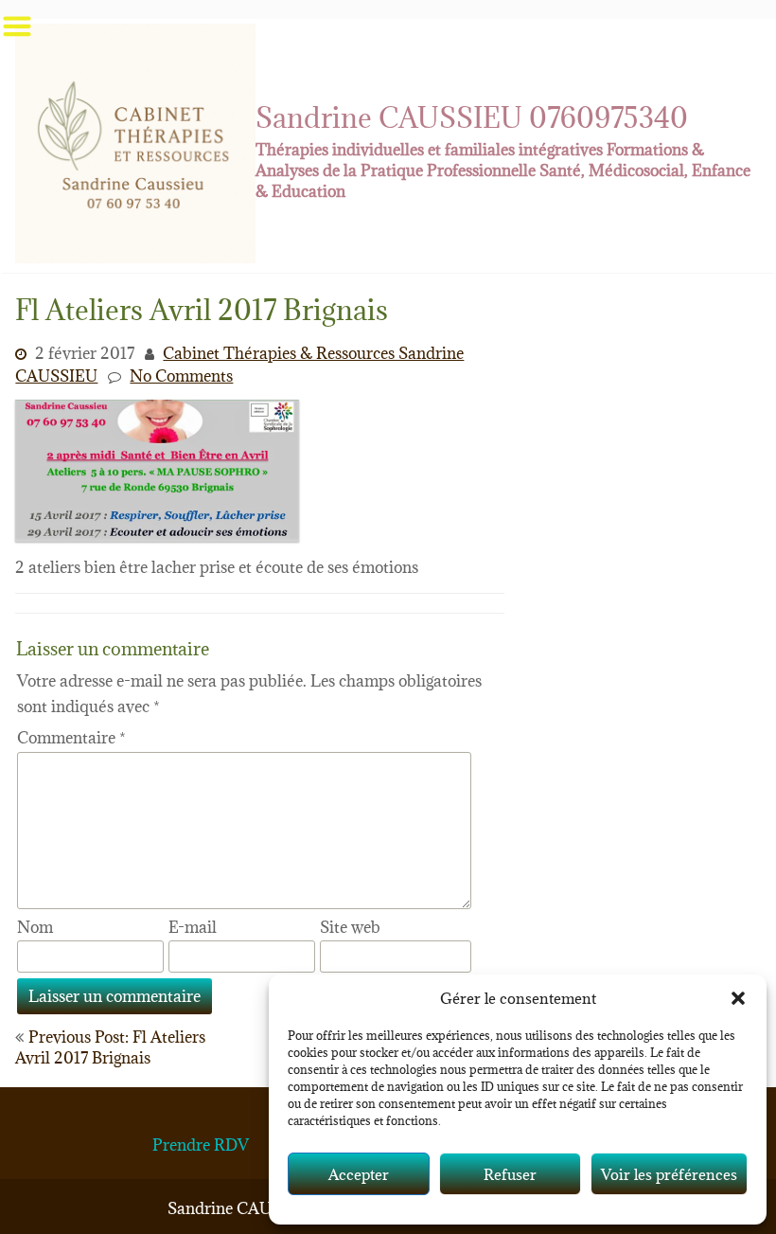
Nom (35, 927)
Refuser (510, 1174)
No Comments (181, 376)
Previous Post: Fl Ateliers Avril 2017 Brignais (110, 1047)
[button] (738, 998)
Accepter (358, 1174)
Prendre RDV (200, 1145)
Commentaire (71, 737)
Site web (350, 927)
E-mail (192, 927)
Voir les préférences (669, 1174)
